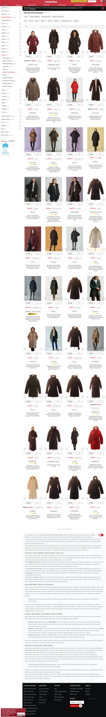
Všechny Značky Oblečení (60, 691)
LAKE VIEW (95, 64)
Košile (3, 48)
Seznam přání (80, 5)
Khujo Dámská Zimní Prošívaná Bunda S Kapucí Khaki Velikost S (33, 414)
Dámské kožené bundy (29, 713)
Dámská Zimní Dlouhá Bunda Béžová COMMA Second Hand (33, 517)
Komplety (4, 109)
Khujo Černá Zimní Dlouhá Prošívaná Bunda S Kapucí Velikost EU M (74, 366)
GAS (95, 261)
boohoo (95, 161)
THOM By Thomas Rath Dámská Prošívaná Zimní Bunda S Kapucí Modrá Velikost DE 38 (32, 319)
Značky (47, 5)
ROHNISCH (95, 412)
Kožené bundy (6, 86)
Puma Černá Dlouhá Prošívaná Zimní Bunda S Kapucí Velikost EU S (75, 267)
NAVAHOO (33, 113)
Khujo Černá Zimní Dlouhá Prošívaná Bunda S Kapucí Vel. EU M (53, 414)
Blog (55, 688)
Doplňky (3, 125)
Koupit (28, 56)
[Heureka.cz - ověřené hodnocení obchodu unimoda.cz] (5, 156)
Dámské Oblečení (6, 17)
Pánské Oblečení (6, 116)
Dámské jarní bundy (29, 691)
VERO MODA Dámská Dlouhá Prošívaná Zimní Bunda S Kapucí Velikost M (74, 218)
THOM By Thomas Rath (32, 311)
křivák (4, 75)
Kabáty (4, 99)
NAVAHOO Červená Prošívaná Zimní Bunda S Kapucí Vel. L (75, 118)
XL (41, 26)
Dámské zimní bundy (29, 697)
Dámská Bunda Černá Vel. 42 (53, 465)
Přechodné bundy (7, 63)
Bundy (3, 55)
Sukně (3, 45)
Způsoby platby (42, 694)
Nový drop (4, 7)
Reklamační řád (58, 699)
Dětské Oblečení (6, 119)
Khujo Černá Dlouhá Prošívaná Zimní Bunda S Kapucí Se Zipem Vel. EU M (75, 168)
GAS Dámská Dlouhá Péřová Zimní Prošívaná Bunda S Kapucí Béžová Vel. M (95, 268)
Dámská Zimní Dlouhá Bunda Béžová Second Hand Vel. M (33, 366)
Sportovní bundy (7, 78)
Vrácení (41, 697)
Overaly (4, 96)
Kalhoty (4, 33)
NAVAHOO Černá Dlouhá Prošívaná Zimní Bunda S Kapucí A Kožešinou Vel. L (74, 517)
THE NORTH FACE (95, 212)
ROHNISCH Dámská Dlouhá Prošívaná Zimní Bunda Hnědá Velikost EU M (95, 419)
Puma (74, 262)
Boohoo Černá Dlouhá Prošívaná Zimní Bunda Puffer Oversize (95, 166)
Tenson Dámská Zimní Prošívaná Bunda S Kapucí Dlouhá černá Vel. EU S (74, 468)
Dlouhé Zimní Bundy (8, 72)
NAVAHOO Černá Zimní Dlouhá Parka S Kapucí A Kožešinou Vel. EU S (54, 516)
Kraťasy (4, 93)
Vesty (3, 102)
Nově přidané (5, 11)
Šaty (3, 23)
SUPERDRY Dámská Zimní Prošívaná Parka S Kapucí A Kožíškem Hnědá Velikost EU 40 (53, 219)
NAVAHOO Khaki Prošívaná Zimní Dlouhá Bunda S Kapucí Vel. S (33, 118)
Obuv (2, 122)
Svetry (3, 36)
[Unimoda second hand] (51, 2)
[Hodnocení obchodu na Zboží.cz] (76, 707)
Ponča (3, 112)
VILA (32, 262)
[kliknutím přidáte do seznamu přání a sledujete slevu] (37, 56)
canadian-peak (33, 64)
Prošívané (5, 66)
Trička (3, 30)
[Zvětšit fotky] (24, 52)
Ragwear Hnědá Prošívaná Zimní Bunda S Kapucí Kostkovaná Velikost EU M (54, 169)
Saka (3, 90)
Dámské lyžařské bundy (30, 711)
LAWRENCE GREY (53, 64)
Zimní (4, 69)
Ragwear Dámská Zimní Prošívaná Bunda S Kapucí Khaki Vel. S (54, 367)
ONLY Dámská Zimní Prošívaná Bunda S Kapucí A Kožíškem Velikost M (74, 70)
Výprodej (3, 14)
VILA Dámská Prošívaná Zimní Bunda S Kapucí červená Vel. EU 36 (33, 267)
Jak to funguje (99, 5)
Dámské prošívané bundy (30, 694)
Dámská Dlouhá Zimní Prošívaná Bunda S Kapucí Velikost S (95, 118)
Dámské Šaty (42, 702)
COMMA (32, 511)
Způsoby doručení (43, 691)
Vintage (4, 106)
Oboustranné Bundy (8, 80)
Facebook (87, 688)
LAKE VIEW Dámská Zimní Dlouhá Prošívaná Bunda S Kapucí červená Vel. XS (95, 70)
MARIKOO (95, 461)
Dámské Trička (62, 7)
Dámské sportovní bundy (30, 705)
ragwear (53, 162)
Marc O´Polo (54, 113)
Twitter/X (87, 691)
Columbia (33, 162)
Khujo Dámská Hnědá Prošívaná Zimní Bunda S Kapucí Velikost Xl (75, 316)
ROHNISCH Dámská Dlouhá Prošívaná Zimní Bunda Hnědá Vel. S (33, 467)
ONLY (74, 64)
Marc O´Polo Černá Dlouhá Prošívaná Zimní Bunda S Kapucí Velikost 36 (53, 120)
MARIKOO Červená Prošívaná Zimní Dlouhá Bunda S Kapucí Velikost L (95, 467)
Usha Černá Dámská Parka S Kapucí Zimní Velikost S (95, 517)
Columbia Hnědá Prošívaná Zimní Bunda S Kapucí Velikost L (33, 168)
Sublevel (33, 361)
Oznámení (33, 5)
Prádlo (4, 39)
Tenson (74, 461)
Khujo (75, 162)
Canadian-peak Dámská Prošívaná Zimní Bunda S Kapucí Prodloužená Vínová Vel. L (33, 70)
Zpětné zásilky (42, 699)
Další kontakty (73, 694)
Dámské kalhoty (71, 7)
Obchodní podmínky (59, 697)
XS (26, 26)
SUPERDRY (53, 212)
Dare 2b (101, 628)
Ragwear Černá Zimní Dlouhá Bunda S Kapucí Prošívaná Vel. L (95, 317)
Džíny (3, 42)
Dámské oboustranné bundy (30, 708)
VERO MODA (75, 212)
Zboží (6, 5)
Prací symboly (57, 694)
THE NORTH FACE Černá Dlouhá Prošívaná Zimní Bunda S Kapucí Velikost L (95, 219)
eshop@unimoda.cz (75, 691)
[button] (39, 61)
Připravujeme (6, 20)
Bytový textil (4, 132)
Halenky (4, 26)
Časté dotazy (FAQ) (44, 688)
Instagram (87, 694)
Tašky (2, 128)
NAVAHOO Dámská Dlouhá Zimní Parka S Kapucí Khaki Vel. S (95, 366)
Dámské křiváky (28, 702)
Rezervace (62, 5)
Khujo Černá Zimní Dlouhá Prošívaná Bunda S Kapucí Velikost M (32, 217)
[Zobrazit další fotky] (41, 52)
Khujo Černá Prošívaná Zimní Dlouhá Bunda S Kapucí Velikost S (54, 316)
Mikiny (3, 52)
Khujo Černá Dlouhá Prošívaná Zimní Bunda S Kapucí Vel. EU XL (75, 414)
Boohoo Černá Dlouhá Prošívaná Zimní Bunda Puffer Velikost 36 (54, 267)
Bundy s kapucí (7, 61)
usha (95, 511)
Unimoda (95, 113)
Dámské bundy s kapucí (30, 688)
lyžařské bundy (7, 83)
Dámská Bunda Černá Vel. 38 (53, 68)
